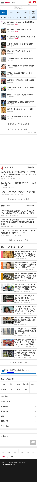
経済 (18, 12)
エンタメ (4, 17)
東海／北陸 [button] (5, 411)
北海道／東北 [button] (5, 401)
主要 (3, 12)
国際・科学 (26, 384)
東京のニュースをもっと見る (18, 199)
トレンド (18, 17)
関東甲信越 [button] (5, 406)
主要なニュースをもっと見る (18, 124)
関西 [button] (2, 416)
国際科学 (33, 12)
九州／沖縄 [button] (5, 426)
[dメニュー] (4, 456)
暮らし (26, 17)
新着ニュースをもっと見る (18, 240)
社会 (11, 12)
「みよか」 (10, 372)
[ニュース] (11, 2)
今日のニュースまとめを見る (18, 129)
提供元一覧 (31, 205)
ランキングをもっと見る (18, 362)
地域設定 (31, 167)
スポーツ (11, 17)
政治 (25, 12)
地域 (33, 17)
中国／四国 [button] (5, 421)
